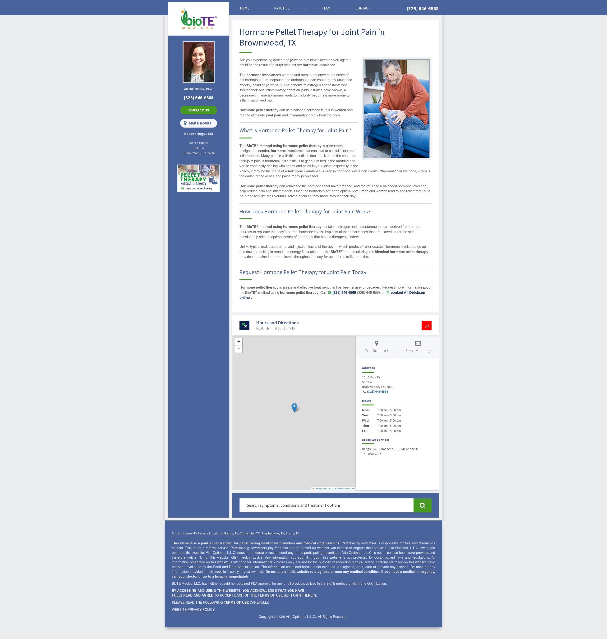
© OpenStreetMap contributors (343, 488)
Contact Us (198, 110)
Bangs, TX (231, 533)
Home (244, 8)
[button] (294, 408)
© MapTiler (325, 488)
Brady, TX (292, 533)
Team (326, 8)
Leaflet (317, 488)
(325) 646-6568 (423, 8)
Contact (362, 8)
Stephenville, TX (272, 533)
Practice (282, 8)
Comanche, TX (250, 533)
